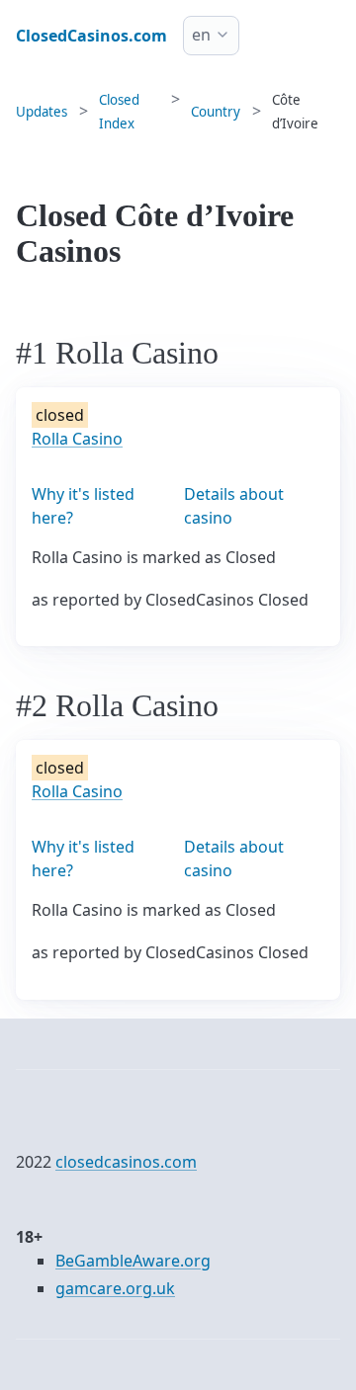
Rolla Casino (77, 439)
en (201, 34)
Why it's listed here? (83, 506)
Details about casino (234, 506)
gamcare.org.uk (115, 1288)
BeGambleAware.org (133, 1260)
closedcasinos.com (126, 1162)
